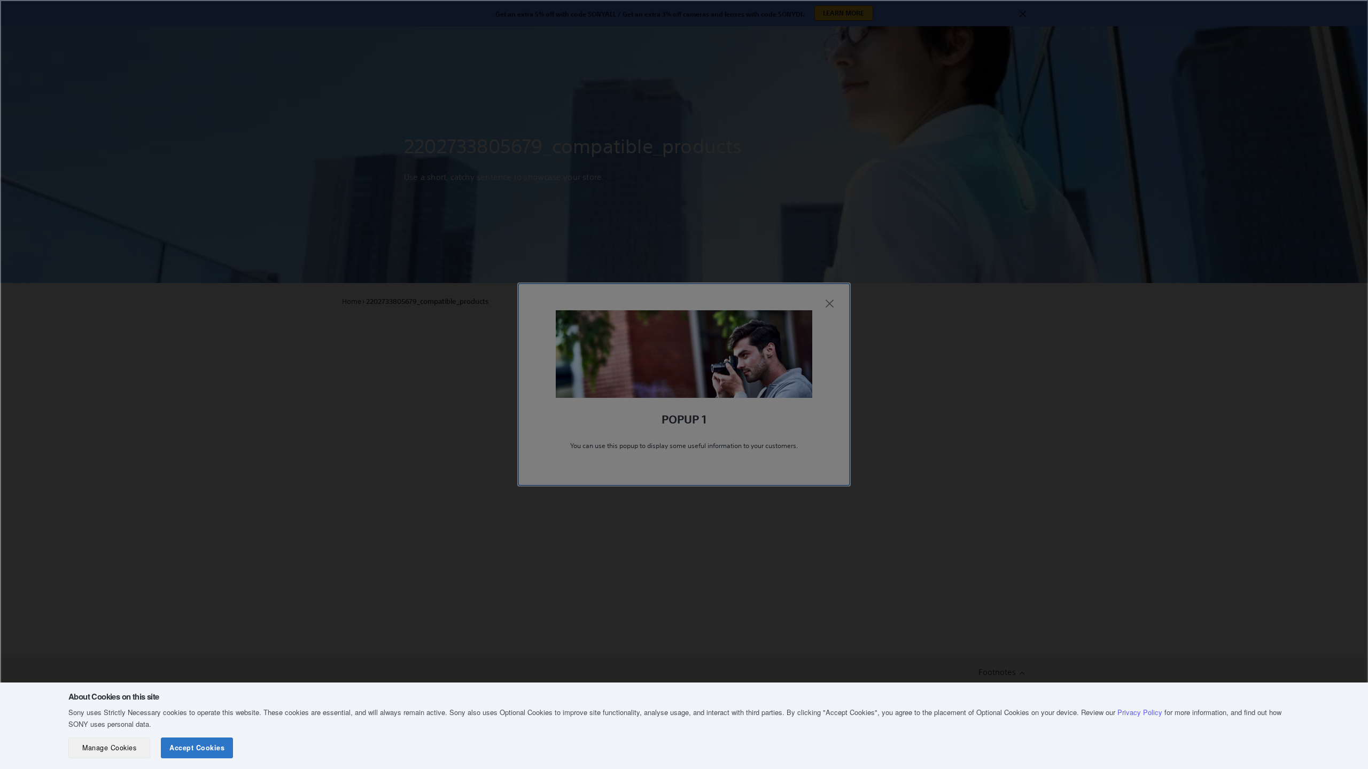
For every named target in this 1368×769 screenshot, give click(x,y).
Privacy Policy (1139, 712)
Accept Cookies (196, 747)
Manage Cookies (109, 747)
